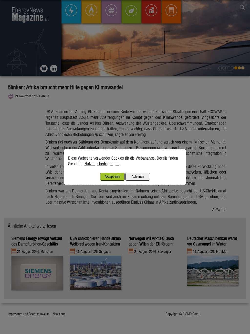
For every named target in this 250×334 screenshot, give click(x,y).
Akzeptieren (112, 176)
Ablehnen (138, 176)
